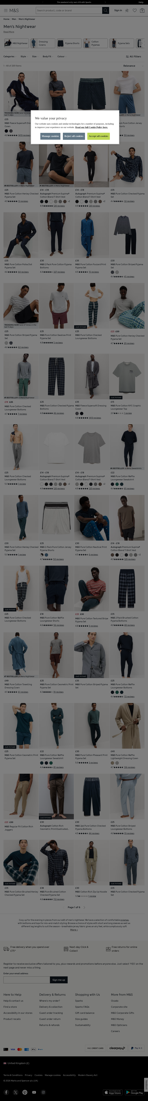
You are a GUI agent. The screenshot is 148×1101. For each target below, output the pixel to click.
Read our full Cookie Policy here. (91, 127)
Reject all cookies (73, 136)
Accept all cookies (98, 136)
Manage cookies (50, 136)
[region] (75, 127)
